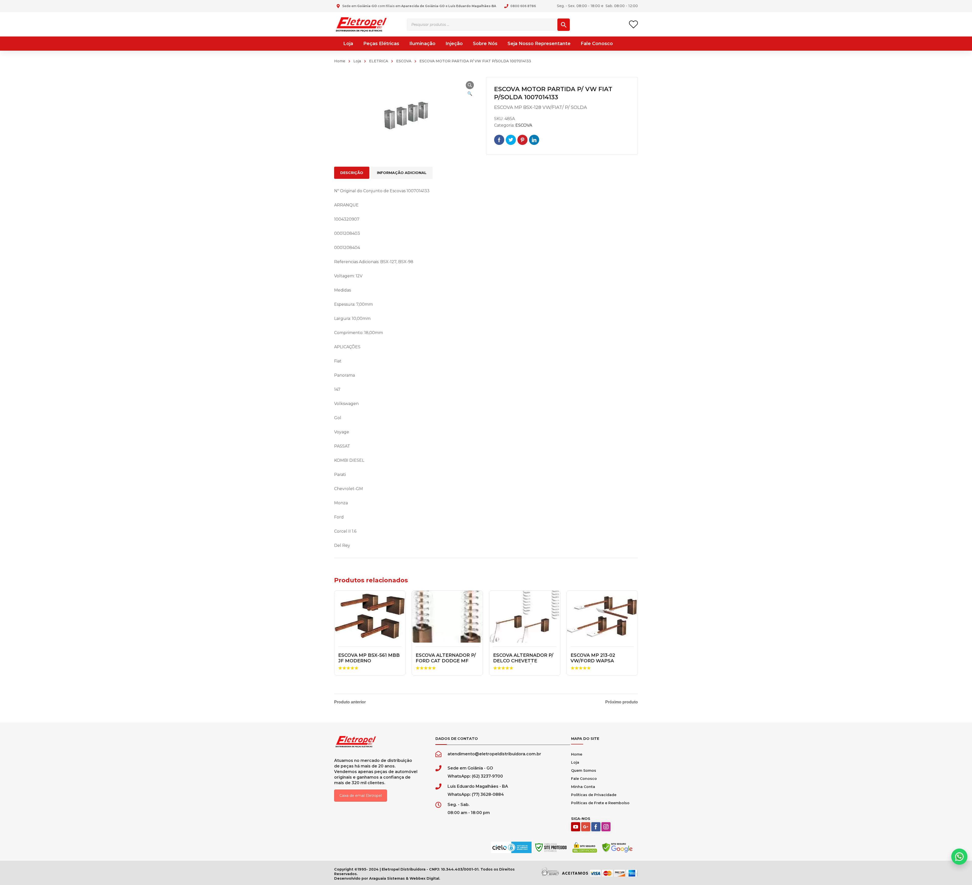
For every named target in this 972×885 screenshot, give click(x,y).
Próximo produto (621, 702)
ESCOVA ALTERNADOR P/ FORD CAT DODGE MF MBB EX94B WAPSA (446, 660)
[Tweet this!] (511, 140)
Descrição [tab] (351, 172)
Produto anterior (350, 702)
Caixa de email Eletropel (360, 795)
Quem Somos (583, 770)
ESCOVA (403, 61)
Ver (370, 616)
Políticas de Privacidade (593, 795)
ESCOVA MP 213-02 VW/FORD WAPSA (593, 658)
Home (339, 61)
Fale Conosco (584, 778)
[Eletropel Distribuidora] (361, 24)
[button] (470, 85)
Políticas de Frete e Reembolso (600, 803)
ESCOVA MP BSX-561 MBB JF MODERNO (369, 658)
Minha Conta (583, 786)
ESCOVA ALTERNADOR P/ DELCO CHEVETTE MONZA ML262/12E (523, 660)
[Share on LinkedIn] (534, 140)
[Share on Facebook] (499, 140)
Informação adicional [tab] (402, 172)
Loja (357, 61)
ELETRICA (378, 61)
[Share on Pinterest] (522, 140)
